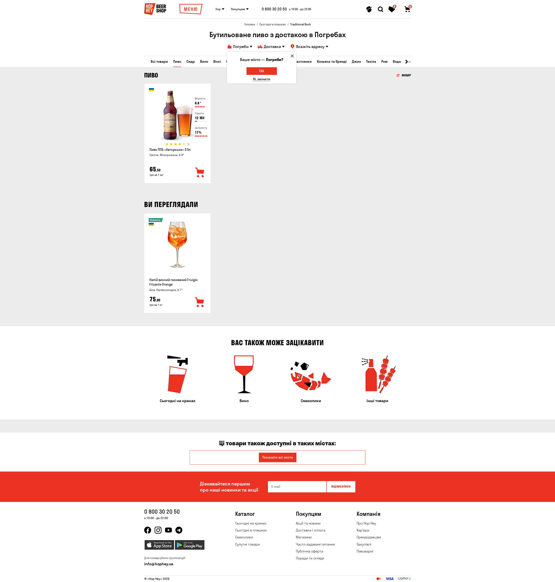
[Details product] (177, 116)
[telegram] (178, 530)
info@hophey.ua (158, 563)
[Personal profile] (369, 9)
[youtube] (168, 530)
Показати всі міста (277, 457)
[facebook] (147, 530)
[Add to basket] (199, 302)
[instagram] (158, 530)
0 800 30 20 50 (274, 9)
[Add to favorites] (200, 172)
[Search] (380, 9)
